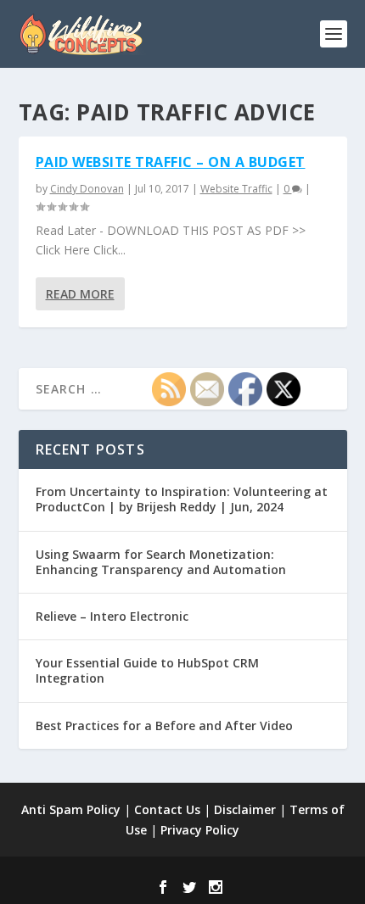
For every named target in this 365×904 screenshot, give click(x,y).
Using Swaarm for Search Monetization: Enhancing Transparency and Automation (161, 562)
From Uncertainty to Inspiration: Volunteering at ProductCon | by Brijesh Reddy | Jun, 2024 (182, 499)
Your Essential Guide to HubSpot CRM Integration (147, 670)
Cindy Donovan (87, 188)
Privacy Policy (199, 830)
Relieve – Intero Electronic (112, 616)
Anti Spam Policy (71, 809)
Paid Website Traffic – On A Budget (171, 162)
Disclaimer (245, 809)
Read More (80, 294)
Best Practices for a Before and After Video (164, 725)
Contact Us (167, 809)
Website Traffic (236, 188)
